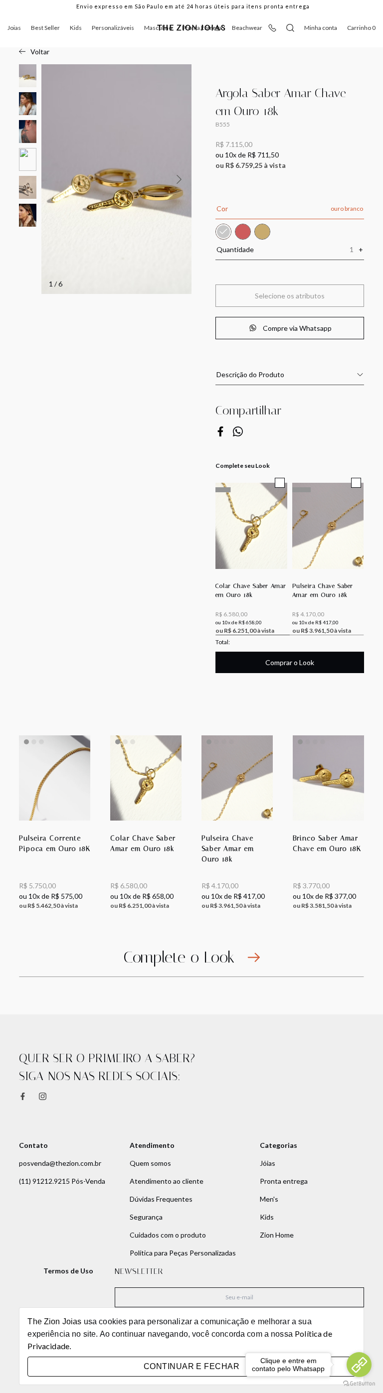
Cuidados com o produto (168, 1235)
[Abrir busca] (290, 28)
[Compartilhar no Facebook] (220, 431)
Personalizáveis (113, 27)
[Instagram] (42, 1096)
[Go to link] (359, 1364)
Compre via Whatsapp (297, 328)
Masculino (158, 27)
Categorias (278, 1145)
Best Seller (45, 27)
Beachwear (247, 27)
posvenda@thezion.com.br (60, 1163)
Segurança (146, 1217)
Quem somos (150, 1163)
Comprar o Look (289, 662)
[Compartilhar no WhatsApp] (238, 431)
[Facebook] (22, 1096)
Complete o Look (178, 957)
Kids (76, 27)
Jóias (267, 1163)
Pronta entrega (284, 1181)
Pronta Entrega (202, 27)
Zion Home (277, 1235)
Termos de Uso (68, 1270)
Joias (14, 27)
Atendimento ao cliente (166, 1181)
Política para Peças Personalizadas (183, 1253)
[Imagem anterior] (179, 179)
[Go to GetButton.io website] (359, 1383)
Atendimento (152, 1145)
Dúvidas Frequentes (161, 1199)
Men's (269, 1199)
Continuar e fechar (191, 1366)
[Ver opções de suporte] (272, 28)
